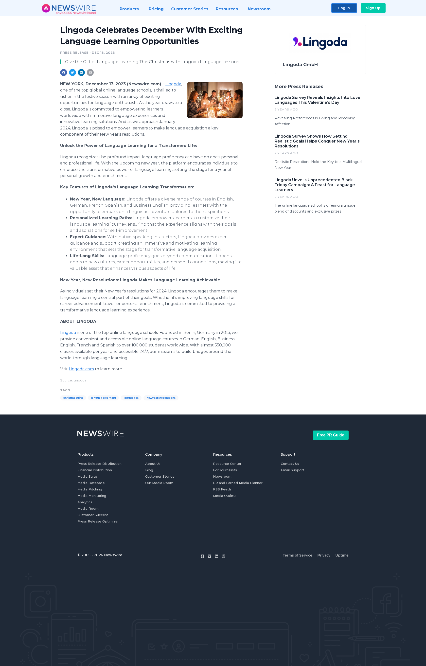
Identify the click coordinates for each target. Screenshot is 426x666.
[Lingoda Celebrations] (215, 100)
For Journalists (225, 470)
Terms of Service (297, 555)
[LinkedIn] (216, 556)
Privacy (323, 555)
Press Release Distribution (99, 464)
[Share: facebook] (63, 72)
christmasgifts (73, 397)
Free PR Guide (330, 435)
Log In (344, 8)
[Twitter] (209, 556)
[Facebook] (202, 556)
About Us (152, 464)
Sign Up (373, 8)
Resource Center (227, 464)
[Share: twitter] (72, 72)
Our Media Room (159, 483)
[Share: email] (90, 72)
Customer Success (92, 515)
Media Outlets (224, 496)
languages (131, 397)
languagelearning (103, 397)
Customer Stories (159, 476)
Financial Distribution (94, 470)
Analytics (84, 502)
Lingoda (173, 84)
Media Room (88, 508)
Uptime (342, 555)
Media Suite (87, 476)
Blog (149, 470)
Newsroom (222, 476)
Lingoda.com (81, 369)
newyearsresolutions (161, 397)
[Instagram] (223, 556)
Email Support (292, 470)
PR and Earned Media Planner (238, 483)
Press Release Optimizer (98, 521)
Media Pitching (89, 489)
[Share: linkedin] (81, 72)
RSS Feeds (222, 489)
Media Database (91, 483)
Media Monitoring (91, 496)
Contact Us (290, 464)
